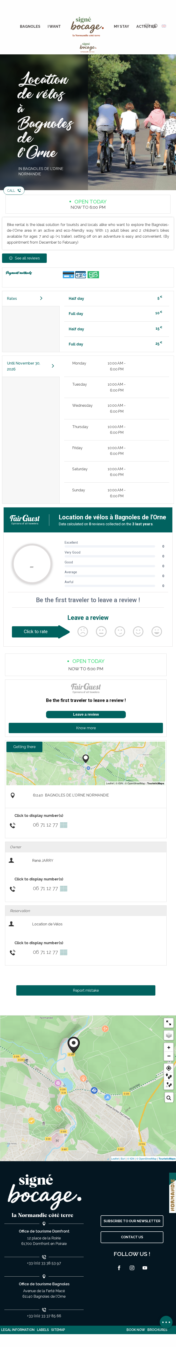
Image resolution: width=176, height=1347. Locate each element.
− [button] (168, 1056)
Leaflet (115, 1158)
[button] (155, 26)
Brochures (157, 1330)
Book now (135, 1330)
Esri (123, 1158)
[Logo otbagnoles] (44, 1196)
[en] (164, 26)
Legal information (18, 1330)
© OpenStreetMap (146, 1158)
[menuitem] (30, 26)
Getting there (24, 747)
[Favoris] (147, 26)
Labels (43, 1330)
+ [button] (168, 1047)
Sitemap (58, 1330)
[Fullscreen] (169, 1023)
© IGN (130, 1158)
